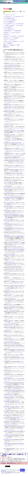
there (5, 197)
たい (4, 43)
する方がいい (15, 41)
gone (10, 320)
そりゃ (21, 41)
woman (21, 214)
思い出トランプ (18, 91)
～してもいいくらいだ (8, 14)
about (12, 206)
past (19, 249)
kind (14, 242)
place (18, 390)
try (10, 378)
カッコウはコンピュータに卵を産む (16, 302)
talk (4, 228)
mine (11, 232)
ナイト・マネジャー (16, 352)
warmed (9, 339)
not (7, 84)
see (9, 138)
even (16, 236)
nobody (5, 378)
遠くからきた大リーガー (15, 336)
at (5, 435)
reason (12, 197)
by (8, 354)
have (13, 66)
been (16, 66)
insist (22, 197)
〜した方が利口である (8, 18)
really (5, 119)
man (18, 214)
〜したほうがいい (7, 16)
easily (14, 307)
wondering (12, 255)
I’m (4, 410)
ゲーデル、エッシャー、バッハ (15, 372)
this (4, 189)
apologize (18, 357)
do (10, 52)
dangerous (21, 236)
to (18, 160)
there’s (5, 206)
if (9, 406)
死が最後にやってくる (8, 434)
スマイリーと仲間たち (13, 188)
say (13, 366)
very (9, 335)
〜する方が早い (17, 30)
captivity (13, 349)
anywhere (18, 193)
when (9, 443)
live (16, 210)
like (20, 390)
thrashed (11, 397)
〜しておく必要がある (8, 21)
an (5, 443)
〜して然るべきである (8, 25)
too (7, 80)
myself (22, 386)
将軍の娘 (15, 74)
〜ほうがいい (6, 34)
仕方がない (12, 45)
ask (15, 382)
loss (7, 435)
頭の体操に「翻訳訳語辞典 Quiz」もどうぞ (11, 463)
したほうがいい (7, 37)
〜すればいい (6, 32)
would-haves (18, 228)
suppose (6, 386)
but (15, 366)
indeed (8, 426)
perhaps (5, 366)
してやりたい (12, 39)
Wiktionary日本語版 (8, 472)
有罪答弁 (15, 413)
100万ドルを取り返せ (17, 279)
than (15, 142)
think (8, 394)
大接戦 (15, 283)
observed (11, 316)
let (15, 410)
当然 (18, 45)
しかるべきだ (20, 36)
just (7, 94)
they (11, 431)
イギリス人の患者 (18, 184)
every (8, 202)
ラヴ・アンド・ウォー (19, 252)
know (8, 90)
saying (17, 386)
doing (6, 198)
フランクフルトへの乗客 (9, 196)
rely (10, 216)
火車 (17, 78)
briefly (14, 417)
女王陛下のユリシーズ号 (16, 70)
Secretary (12, 342)
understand (11, 134)
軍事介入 (10, 67)
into (12, 320)
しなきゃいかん (7, 41)
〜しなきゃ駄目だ (7, 27)
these (11, 242)
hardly (6, 431)
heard (12, 153)
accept (8, 349)
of (7, 210)
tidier (6, 426)
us (8, 382)
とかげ (6, 409)
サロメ (14, 385)
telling (16, 406)
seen (12, 148)
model (9, 214)
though (5, 66)
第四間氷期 (15, 95)
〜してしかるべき (7, 23)
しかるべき (12, 36)
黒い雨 (21, 368)
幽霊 (22, 54)
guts (16, 160)
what (5, 186)
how (7, 189)
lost (11, 267)
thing (9, 206)
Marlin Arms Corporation (5, 471)
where (5, 183)
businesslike (6, 421)
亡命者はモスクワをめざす (17, 112)
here (4, 417)
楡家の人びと (12, 389)
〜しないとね (18, 25)
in (17, 210)
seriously (19, 130)
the (14, 160)
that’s (5, 220)
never (8, 285)
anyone (17, 142)
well (11, 335)
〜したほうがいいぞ (18, 16)
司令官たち (12, 344)
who (12, 357)
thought (7, 401)
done (11, 68)
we (4, 63)
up (12, 339)
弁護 (21, 132)
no (10, 197)
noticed (13, 285)
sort (6, 210)
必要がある (6, 46)
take (11, 130)
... (9, 59)
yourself (13, 130)
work (9, 242)
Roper (18, 349)
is (12, 186)
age (6, 443)
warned (10, 299)
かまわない (6, 36)
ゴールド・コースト (8, 213)
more (18, 236)
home (9, 210)
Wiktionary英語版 (16, 472)
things (5, 193)
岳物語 (10, 181)
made (12, 236)
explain (11, 417)
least (11, 160)
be (9, 124)
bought (10, 327)
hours (17, 242)
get (11, 193)
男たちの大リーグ (13, 268)
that (14, 134)
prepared (16, 224)
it (8, 189)
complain (10, 249)
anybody (16, 169)
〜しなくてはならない (8, 29)
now (10, 354)
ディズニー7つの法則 (16, 221)
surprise (12, 169)
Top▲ (22, 470)
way (9, 220)
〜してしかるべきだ (18, 23)
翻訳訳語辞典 (14, 2)
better (12, 142)
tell (4, 224)
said (11, 246)
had (17, 285)
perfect (6, 214)
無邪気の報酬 (19, 380)
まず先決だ (9, 43)
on (23, 197)
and (15, 228)
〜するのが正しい (7, 30)
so (16, 130)
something (6, 236)
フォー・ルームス (16, 163)
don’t (5, 406)
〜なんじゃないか (15, 32)
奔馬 (7, 88)
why (5, 59)
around (13, 193)
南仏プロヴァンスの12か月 (9, 326)
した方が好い (15, 37)
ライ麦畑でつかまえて (8, 58)
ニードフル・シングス (17, 116)
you (4, 52)
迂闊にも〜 (6, 45)
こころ (14, 200)
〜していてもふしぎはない (9, 20)
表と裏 (11, 420)
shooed (5, 397)
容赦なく (6, 245)
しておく (5, 39)
